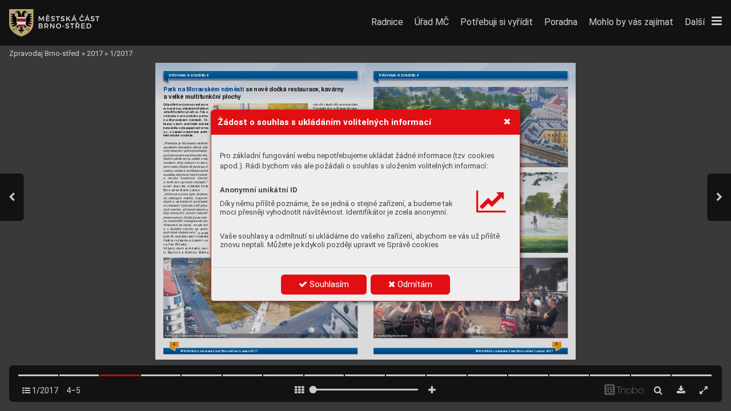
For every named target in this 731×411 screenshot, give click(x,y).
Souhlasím (328, 284)
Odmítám (413, 284)
